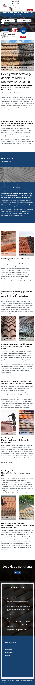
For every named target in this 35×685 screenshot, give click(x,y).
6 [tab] (18, 187)
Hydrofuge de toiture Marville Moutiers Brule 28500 (18, 621)
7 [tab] (20, 187)
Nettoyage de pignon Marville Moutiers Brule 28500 (18, 614)
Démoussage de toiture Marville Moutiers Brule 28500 (17, 602)
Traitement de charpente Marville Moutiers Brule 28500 (18, 598)
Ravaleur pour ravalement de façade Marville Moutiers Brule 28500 (17, 625)
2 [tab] (9, 187)
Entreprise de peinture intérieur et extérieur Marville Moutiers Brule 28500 (17, 630)
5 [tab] (16, 187)
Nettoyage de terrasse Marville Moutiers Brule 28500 (17, 618)
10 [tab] (26, 187)
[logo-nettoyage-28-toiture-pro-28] (5, 5)
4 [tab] (13, 187)
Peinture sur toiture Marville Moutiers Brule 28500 (18, 606)
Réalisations (8, 20)
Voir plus (17, 573)
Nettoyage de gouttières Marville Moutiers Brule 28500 (18, 610)
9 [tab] (24, 187)
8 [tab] (22, 187)
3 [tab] (11, 187)
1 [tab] (7, 187)
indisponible (16, 1)
